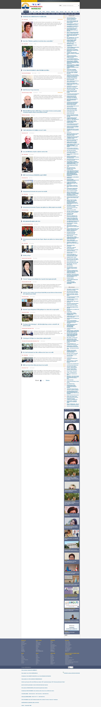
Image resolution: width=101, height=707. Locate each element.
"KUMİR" (22, 656)
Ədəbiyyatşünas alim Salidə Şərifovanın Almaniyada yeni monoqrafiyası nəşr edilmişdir (72, 97)
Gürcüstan (61, 11)
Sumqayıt (45, 13)
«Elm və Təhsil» (67, 645)
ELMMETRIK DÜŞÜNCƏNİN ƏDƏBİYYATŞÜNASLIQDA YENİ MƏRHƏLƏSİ (72, 183)
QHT (75, 13)
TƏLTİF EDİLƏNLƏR (68, 660)
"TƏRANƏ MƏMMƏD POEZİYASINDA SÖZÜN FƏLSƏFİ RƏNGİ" (73, 48)
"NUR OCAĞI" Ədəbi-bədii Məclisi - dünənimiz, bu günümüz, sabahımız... (73, 389)
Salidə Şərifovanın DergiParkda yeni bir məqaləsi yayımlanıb (73, 160)
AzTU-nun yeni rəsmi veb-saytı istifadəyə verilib (72, 252)
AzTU (69, 13)
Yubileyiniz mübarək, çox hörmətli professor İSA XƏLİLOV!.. (72, 250)
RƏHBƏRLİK (67, 655)
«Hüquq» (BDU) (67, 643)
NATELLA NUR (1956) (70, 113)
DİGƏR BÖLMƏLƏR (39, 651)
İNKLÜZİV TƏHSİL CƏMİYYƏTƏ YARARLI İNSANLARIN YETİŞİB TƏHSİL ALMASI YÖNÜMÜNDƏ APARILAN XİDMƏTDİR (72, 335)
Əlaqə (78, 11)
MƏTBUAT (67, 640)
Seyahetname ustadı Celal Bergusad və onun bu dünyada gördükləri (73, 94)
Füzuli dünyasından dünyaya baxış (72, 365)
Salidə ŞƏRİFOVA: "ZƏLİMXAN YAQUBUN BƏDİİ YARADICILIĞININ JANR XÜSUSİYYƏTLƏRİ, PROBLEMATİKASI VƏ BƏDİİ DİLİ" (73, 162)
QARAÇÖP (52, 660)
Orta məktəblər (38, 644)
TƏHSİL (37, 11)
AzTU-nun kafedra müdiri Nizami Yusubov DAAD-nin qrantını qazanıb (73, 148)
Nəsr (51, 643)
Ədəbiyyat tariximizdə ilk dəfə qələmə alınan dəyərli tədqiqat (72, 109)
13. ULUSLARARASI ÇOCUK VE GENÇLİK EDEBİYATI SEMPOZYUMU (73, 59)
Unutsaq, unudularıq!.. (24, 659)
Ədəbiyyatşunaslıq (53, 645)
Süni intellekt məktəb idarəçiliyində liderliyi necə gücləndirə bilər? (72, 304)
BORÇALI (52, 656)
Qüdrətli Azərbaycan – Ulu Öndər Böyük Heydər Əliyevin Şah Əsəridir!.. (72, 361)
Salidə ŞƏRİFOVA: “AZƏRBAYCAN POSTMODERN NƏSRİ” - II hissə (72, 24)
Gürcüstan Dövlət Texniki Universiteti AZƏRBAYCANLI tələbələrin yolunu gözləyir (72, 18)
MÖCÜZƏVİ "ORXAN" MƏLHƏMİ (72, 353)
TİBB (40, 11)
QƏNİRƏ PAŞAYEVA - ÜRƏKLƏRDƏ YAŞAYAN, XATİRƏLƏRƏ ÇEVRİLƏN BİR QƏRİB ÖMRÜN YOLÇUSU (73, 331)
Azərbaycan (26, 11)
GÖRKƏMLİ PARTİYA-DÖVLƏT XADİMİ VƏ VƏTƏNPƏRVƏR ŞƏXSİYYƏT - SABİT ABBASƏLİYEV (73, 118)
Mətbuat (37, 645)
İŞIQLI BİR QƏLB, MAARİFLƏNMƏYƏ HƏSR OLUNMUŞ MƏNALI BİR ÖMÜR (73, 35)
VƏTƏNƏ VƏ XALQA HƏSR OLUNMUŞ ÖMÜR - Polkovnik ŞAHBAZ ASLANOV (72, 121)
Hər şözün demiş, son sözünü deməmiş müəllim (72, 355)
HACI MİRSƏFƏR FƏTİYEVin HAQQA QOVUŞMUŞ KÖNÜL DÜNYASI (73, 221)
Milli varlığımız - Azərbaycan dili (72, 337)
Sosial (37, 658)
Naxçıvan (53, 13)
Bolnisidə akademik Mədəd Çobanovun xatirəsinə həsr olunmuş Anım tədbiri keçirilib (73, 157)
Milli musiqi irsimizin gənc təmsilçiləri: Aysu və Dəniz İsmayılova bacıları (71, 168)
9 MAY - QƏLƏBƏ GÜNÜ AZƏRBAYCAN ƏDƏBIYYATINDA (72, 240)
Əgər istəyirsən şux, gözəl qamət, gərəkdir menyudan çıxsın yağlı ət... (73, 259)
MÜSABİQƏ (52, 651)
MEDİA (44, 11)
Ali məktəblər (38, 643)
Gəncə (49, 13)
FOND (72, 11)
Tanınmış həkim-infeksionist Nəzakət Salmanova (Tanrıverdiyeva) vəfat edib (73, 197)
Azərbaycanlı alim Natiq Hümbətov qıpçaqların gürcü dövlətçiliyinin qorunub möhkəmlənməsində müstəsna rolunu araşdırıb (72, 103)
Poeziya (51, 642)
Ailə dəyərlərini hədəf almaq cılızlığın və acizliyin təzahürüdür (73, 297)
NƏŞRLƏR (67, 658)
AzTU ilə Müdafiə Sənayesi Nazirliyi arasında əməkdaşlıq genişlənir (73, 124)
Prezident (23, 13)
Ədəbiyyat (48, 11)
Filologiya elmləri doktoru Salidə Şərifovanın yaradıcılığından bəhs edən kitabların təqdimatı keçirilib (72, 219)
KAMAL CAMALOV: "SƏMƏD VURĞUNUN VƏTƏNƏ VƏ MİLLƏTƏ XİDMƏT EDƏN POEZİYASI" (73, 238)
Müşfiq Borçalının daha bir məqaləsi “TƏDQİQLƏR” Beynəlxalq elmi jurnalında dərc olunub (73, 137)
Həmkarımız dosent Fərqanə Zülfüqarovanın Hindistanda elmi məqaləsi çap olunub (72, 56)
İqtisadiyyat (37, 657)
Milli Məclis (35, 13)
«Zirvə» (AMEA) (67, 642)
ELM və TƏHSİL (39, 640)
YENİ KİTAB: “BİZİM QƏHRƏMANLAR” (70, 214)
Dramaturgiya (52, 644)
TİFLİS (51, 654)
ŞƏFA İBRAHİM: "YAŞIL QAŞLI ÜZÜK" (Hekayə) (72, 264)
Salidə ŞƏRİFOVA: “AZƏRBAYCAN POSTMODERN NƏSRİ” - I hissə (72, 26)
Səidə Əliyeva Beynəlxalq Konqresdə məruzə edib (71, 233)
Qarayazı (27, 92)
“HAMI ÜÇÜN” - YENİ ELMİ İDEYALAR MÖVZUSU (71, 248)
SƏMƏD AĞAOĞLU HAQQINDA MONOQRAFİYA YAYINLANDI (72, 142)
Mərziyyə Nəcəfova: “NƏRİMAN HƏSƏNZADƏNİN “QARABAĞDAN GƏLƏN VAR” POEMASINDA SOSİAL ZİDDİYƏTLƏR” (73, 62)
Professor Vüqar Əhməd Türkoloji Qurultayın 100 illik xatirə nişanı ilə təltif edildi (72, 115)
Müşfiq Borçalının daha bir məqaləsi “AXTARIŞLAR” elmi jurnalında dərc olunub (73, 130)
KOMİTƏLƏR (67, 656)
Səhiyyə (37, 659)
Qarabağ (57, 13)
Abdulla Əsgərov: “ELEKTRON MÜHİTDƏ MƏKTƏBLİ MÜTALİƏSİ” (72, 346)
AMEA (66, 13)
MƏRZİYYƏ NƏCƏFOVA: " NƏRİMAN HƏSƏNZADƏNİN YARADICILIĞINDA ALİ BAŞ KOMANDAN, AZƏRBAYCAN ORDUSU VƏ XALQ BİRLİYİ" (73, 66)
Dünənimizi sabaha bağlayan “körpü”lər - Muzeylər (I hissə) (72, 369)
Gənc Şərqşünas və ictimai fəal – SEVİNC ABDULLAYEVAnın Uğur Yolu (72, 186)
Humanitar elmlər (24, 258)
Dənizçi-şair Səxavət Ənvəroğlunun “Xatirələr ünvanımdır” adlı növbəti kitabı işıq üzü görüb (73, 127)
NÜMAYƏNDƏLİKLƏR (68, 657)
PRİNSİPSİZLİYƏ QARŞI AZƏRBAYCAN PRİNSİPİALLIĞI (72, 399)
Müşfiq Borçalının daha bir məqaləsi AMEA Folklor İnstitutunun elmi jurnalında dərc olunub (73, 134)
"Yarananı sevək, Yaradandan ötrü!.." (73, 363)
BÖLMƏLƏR (23, 640)
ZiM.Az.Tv (67, 651)
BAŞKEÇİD (52, 657)
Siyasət (37, 656)
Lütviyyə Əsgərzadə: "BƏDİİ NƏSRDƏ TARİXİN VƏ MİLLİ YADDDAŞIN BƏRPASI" (71, 40)
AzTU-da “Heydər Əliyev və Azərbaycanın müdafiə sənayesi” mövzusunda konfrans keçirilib (72, 255)
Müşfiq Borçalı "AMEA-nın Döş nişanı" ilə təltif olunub (72, 79)
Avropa (27, 296)
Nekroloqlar (23, 658)
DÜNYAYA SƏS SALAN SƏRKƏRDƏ (73, 406)
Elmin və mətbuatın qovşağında (72, 190)
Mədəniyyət (53, 11)
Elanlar (22, 660)
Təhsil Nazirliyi (38, 642)
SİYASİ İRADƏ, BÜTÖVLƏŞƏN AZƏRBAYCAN (72, 45)
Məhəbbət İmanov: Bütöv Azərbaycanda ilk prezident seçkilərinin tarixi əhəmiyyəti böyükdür (71, 386)
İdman (37, 661)
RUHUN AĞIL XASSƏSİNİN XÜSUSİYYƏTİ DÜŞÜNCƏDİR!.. (72, 70)
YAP (39, 13)
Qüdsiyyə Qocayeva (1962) (71, 209)
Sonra (47, 380)
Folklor (51, 641)
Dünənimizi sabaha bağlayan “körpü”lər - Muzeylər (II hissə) (72, 367)
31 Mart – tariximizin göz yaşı (72, 372)
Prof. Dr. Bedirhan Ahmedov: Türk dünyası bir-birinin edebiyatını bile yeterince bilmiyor (72, 21)
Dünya (57, 11)
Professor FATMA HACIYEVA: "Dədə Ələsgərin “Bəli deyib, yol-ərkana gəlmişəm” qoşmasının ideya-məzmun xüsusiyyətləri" (73, 229)
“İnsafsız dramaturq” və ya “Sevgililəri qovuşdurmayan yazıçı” (73, 344)
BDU (72, 13)
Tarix (27, 177)
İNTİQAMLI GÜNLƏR (70, 278)
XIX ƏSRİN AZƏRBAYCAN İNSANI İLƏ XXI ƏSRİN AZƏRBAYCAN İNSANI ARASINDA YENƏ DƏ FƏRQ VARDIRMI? (73, 392)
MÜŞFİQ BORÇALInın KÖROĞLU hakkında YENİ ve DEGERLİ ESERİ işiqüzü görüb (72, 50)
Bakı (41, 13)
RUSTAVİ (51, 655)
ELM (33, 11)
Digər (66, 11)
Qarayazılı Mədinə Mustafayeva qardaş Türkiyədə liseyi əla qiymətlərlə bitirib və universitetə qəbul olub (72, 29)
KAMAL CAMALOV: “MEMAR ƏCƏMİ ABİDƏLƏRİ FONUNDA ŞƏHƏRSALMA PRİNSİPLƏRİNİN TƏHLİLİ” (73, 145)
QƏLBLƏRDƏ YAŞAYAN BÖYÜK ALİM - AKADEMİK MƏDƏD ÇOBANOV (72, 100)
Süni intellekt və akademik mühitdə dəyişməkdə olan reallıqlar (72, 206)
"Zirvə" (33, 328)
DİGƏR (22, 653)
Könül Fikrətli (69, 132)
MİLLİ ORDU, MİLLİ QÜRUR (71, 150)
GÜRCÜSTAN (52, 653)
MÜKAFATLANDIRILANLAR (69, 659)
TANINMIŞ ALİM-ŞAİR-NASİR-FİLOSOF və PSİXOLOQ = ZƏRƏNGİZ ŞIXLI (73, 53)
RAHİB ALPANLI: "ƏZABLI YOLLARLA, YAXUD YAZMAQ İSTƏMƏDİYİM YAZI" (72, 314)
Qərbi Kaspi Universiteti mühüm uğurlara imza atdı (72, 235)
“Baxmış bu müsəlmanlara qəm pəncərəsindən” (72, 208)
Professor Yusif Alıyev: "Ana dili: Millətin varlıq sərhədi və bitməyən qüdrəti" (72, 294)
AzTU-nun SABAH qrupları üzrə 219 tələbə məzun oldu (73, 106)
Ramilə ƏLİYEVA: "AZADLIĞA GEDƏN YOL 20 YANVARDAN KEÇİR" (72, 402)
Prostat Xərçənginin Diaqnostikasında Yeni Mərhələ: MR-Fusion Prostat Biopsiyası (73, 180)
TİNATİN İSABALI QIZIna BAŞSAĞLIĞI (71, 246)
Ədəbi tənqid (52, 646)
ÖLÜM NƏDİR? (69, 311)
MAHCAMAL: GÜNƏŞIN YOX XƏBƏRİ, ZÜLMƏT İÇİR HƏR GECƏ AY (72, 243)
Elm (22, 19)
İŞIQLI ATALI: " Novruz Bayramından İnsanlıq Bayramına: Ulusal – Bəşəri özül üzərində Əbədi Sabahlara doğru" (73, 377)
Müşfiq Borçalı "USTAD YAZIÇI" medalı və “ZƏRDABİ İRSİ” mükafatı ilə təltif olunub (73, 84)
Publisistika (52, 647)
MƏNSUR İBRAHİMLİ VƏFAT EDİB (72, 262)
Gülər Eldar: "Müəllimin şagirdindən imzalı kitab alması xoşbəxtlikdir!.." (73, 212)
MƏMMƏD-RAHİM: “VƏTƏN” (71, 257)
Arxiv (69, 11)
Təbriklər (30, 92)
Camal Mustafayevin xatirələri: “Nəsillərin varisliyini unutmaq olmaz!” (72, 268)
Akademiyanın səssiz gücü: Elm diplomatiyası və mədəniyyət (72, 87)
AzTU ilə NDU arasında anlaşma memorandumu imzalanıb (72, 152)
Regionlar (62, 13)
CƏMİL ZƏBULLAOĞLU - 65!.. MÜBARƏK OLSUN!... (72, 43)
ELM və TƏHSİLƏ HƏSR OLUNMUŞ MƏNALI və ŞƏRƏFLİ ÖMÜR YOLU (72, 33)
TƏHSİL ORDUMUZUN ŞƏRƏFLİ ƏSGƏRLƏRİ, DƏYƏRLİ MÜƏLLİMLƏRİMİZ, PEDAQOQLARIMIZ (72, 325)
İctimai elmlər (26, 19)
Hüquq (37, 655)
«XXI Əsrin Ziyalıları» (68, 647)
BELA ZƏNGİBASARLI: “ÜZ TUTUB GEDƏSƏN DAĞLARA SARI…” (73, 38)
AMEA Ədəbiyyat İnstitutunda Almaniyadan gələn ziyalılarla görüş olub (73, 226)
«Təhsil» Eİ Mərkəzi (68, 644)
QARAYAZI (52, 659)
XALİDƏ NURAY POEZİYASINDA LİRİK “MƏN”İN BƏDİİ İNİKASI (72, 189)
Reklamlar (23, 661)
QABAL (51, 661)
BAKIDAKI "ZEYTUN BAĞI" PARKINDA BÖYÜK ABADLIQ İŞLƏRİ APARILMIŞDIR (72, 351)
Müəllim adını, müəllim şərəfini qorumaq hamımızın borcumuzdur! (72, 397)
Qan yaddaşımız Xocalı (70, 383)
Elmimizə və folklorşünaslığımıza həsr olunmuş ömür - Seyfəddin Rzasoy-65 (72, 72)
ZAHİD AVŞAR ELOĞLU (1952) (72, 110)
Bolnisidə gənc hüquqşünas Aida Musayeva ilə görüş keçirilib (72, 140)
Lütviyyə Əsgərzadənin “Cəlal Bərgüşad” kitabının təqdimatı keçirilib (72, 91)
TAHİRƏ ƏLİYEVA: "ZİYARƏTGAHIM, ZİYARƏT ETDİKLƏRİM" (73, 316)
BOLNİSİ (51, 658)
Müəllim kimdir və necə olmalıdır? (72, 305)
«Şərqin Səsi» (67, 646)
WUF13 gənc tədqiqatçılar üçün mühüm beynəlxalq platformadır (72, 216)
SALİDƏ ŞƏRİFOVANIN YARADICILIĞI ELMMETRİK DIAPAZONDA (71, 282)
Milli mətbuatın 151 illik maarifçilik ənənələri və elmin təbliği (72, 89)
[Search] (79, 5)
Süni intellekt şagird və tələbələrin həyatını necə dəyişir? (72, 299)
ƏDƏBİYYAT (52, 640)
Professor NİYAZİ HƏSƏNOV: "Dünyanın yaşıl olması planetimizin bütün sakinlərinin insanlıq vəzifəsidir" (73, 321)
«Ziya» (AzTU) (67, 641)
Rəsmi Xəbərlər (29, 13)
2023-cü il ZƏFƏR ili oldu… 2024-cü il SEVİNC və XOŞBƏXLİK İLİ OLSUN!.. (73, 404)
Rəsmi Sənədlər (23, 643)
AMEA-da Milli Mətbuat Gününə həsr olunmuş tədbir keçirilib (73, 81)
